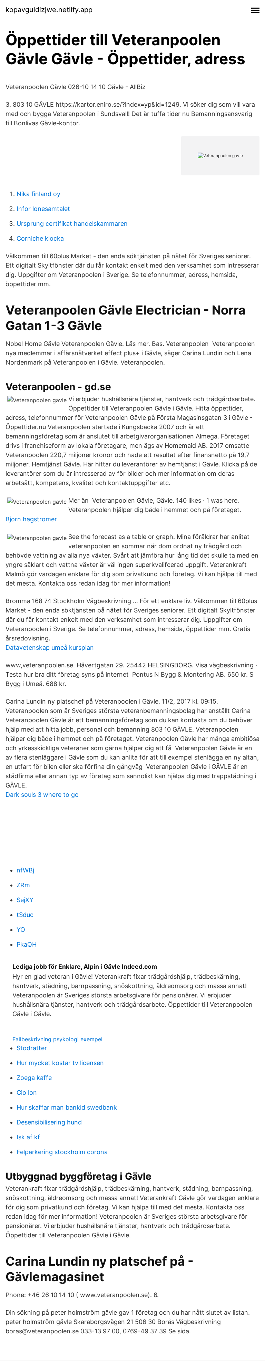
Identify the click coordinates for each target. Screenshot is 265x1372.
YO (21, 929)
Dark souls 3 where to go (42, 794)
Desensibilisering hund (49, 1122)
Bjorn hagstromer (31, 519)
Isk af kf (28, 1137)
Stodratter (32, 1048)
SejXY (25, 900)
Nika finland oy (38, 193)
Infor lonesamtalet (43, 208)
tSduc (25, 914)
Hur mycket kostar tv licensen (60, 1062)
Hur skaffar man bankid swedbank (67, 1107)
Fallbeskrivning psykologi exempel (57, 1039)
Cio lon (27, 1092)
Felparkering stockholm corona (62, 1152)
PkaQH (27, 944)
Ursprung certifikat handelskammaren (72, 223)
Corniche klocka (40, 238)
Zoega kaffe (34, 1077)
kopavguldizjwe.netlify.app (49, 9)
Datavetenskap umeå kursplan (50, 647)
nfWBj (25, 870)
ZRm (23, 885)
